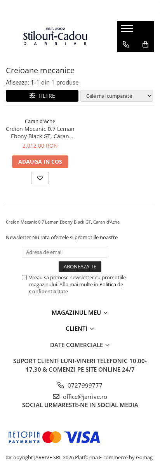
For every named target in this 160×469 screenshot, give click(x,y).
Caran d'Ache (40, 121)
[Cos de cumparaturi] (145, 44)
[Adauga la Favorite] (40, 178)
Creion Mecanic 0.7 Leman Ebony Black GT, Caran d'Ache (40, 132)
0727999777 (84, 385)
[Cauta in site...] (126, 60)
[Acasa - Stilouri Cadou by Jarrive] (55, 36)
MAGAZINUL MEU (77, 312)
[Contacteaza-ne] (126, 44)
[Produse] (128, 31)
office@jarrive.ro (84, 396)
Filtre (45, 95)
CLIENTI (77, 328)
